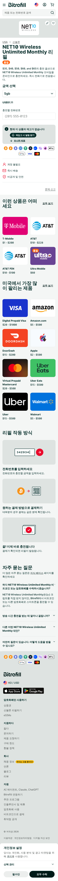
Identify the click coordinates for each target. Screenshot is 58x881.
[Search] (52, 12)
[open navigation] (4, 5)
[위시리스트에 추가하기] (53, 23)
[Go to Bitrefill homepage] (17, 5)
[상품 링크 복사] (47, 23)
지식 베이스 (36, 573)
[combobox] (26, 13)
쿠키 (9, 856)
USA (5, 42)
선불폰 (16, 42)
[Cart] (52, 5)
